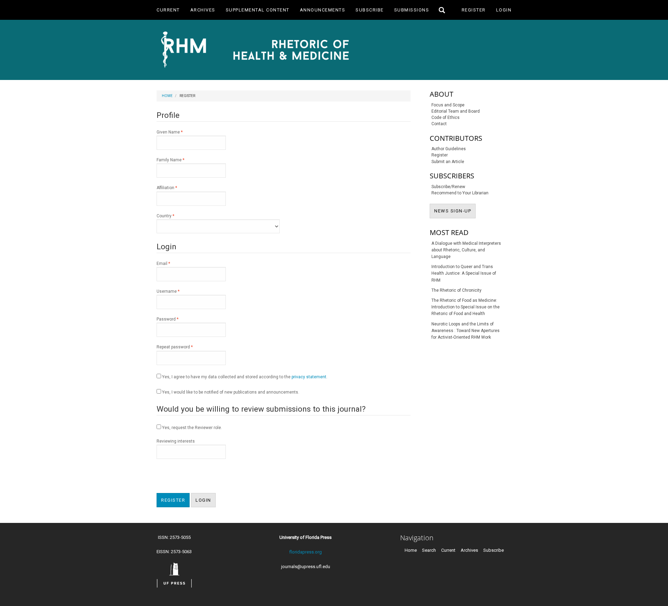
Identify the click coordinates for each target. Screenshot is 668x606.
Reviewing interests (176, 441)
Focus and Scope (447, 105)
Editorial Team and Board (455, 111)
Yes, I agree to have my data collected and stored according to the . (244, 376)
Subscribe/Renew (448, 186)
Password (176, 319)
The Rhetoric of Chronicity (456, 290)
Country (174, 215)
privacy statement (309, 376)
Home (167, 96)
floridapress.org (305, 552)
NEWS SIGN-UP (455, 210)
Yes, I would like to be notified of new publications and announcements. (230, 392)
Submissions (411, 10)
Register (474, 10)
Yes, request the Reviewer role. (191, 427)
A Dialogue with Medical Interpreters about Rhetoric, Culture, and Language (466, 250)
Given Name (178, 132)
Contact (439, 123)
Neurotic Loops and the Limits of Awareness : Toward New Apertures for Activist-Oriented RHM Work (465, 331)
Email (172, 263)
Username (177, 291)
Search (429, 550)
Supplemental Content (257, 10)
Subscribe (370, 10)
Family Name (179, 159)
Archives (202, 10)
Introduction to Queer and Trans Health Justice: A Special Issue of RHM (463, 273)
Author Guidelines (448, 148)
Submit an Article (447, 161)
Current (168, 10)
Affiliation (175, 187)
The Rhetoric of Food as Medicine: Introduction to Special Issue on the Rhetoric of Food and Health (465, 307)
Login (504, 10)
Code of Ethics (445, 117)
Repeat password (183, 346)
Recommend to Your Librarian (459, 193)
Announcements (322, 10)
